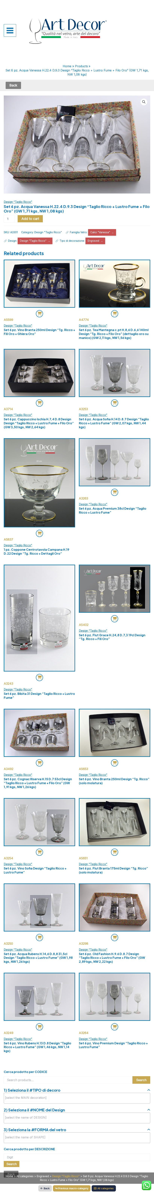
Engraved (93, 240)
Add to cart (30, 219)
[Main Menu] (10, 30)
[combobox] (77, 1098)
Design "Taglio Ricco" (48, 232)
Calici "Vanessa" (100, 232)
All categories (25, 1176)
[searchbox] (27, 1097)
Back (47, 1188)
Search (141, 1080)
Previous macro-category (73, 1188)
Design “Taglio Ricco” (18, 202)
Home (9, 1176)
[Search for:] (77, 1157)
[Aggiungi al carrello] (39, 313)
